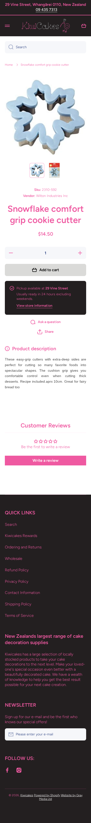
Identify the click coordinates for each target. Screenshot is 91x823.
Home (9, 64)
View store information (34, 306)
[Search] (9, 47)
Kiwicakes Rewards (21, 535)
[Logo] (45, 25)
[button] (45, 331)
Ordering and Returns (23, 547)
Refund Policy (17, 570)
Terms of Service (19, 615)
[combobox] (45, 47)
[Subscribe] (80, 734)
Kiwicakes (26, 795)
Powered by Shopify (47, 795)
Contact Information (22, 592)
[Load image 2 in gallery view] (54, 170)
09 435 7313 (46, 9)
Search (11, 524)
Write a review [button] (45, 460)
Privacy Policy (16, 581)
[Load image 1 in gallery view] (36, 170)
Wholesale (13, 558)
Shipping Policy (18, 604)
